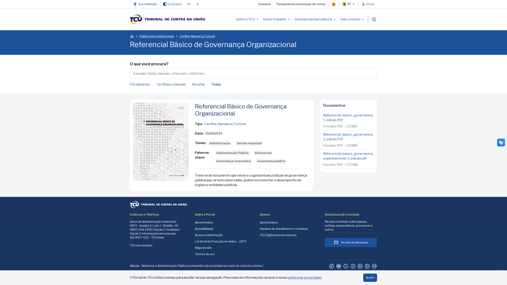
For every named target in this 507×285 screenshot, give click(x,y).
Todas (216, 84)
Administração (220, 143)
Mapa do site (203, 247)
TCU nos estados (141, 245)
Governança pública (271, 161)
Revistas (198, 84)
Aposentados (204, 222)
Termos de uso (205, 254)
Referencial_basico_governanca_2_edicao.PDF (348, 137)
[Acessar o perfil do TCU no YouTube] (338, 266)
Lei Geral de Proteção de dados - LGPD (220, 241)
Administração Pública (232, 153)
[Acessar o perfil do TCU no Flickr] (374, 266)
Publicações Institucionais (156, 36)
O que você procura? (149, 64)
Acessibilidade (204, 228)
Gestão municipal (249, 143)
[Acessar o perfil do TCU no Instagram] (367, 266)
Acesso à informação (209, 235)
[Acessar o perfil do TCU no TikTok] (331, 266)
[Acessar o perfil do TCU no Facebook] (353, 266)
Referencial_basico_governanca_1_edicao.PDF (348, 117)
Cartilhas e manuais (171, 84)
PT (349, 4)
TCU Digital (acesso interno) (278, 235)
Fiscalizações (140, 84)
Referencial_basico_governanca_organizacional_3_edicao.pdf (348, 156)
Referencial (263, 153)
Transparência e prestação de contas (300, 4)
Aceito (370, 277)
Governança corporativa (233, 161)
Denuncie (264, 4)
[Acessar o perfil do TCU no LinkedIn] (360, 266)
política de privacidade (304, 277)
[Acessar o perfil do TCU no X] (346, 266)
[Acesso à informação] (334, 4)
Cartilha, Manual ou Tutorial (197, 36)
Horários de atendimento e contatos (284, 228)
